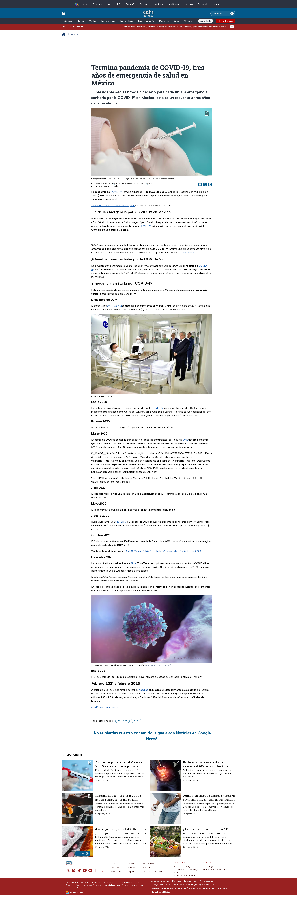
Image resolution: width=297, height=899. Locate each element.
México (80, 21)
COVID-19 (116, 191)
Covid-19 (122, 721)
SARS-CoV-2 (114, 305)
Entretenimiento (146, 21)
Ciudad (93, 21)
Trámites (67, 21)
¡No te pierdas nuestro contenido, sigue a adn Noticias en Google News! (152, 736)
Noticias (159, 4)
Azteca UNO (114, 4)
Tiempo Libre (126, 21)
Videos (189, 4)
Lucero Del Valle (110, 186)
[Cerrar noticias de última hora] (232, 26)
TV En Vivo (227, 20)
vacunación (188, 252)
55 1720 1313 (208, 870)
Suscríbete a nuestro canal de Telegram (113, 205)
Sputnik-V (121, 521)
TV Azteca (98, 4)
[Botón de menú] (63, 13)
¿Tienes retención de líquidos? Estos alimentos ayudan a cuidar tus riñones (208, 831)
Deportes (144, 4)
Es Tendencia (108, 21)
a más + (218, 4)
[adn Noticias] (148, 13)
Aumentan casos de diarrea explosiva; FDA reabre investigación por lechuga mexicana (209, 797)
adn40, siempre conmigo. (105, 707)
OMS (185, 439)
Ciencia (188, 21)
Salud (176, 21)
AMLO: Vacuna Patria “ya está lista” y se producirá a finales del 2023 (163, 551)
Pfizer (134, 563)
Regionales (203, 4)
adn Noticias (174, 4)
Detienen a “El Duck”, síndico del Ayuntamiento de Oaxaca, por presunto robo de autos (146, 26)
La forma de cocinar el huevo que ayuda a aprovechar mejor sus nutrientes (118, 797)
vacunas (143, 689)
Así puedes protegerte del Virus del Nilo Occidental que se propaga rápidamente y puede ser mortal (119, 764)
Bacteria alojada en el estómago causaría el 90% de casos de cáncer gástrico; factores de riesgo (206, 764)
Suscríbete (206, 20)
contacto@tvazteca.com (214, 867)
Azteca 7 (130, 4)
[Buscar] (232, 13)
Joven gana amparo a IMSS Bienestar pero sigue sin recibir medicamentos (120, 831)
